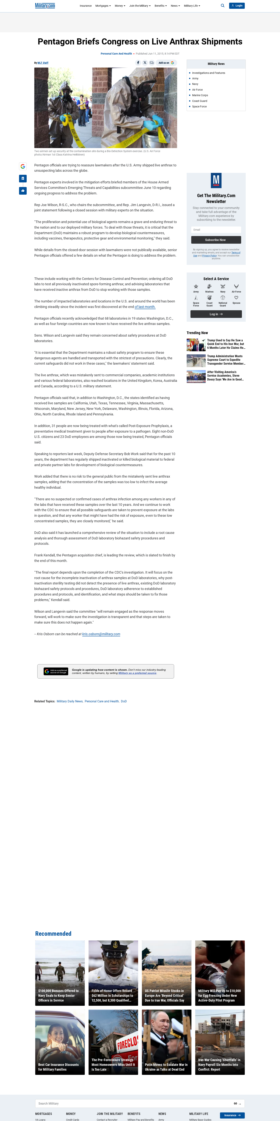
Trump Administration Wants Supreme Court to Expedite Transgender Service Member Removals (225, 359)
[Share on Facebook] (138, 63)
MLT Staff (43, 62)
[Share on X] (145, 63)
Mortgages (101, 5)
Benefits (159, 5)
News (174, 5)
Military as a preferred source (137, 673)
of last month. (145, 307)
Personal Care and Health (116, 53)
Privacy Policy (209, 255)
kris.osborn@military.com (101, 634)
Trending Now (197, 333)
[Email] (152, 63)
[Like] (23, 191)
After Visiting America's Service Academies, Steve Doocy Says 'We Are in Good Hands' (224, 375)
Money (119, 5)
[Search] (222, 6)
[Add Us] (23, 166)
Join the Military (138, 5)
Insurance (86, 5)
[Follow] (23, 178)
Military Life (191, 5)
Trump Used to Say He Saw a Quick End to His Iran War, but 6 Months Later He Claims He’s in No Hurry (226, 344)
